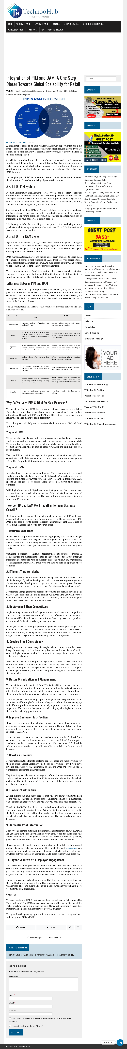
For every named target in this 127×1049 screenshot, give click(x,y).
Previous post (36, 937)
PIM (65, 91)
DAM (18, 91)
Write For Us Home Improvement (100, 424)
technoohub (21, 142)
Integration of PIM (54, 91)
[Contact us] (120, 1042)
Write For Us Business (94, 418)
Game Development (16, 29)
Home (10, 23)
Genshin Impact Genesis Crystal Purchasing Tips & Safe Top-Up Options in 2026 (98, 186)
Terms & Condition (91, 332)
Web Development (23, 23)
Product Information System (18, 94)
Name (11, 995)
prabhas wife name (92, 285)
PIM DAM (73, 91)
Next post (53, 937)
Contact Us (88, 321)
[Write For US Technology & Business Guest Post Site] (63, 10)
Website (12, 1010)
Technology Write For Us (96, 401)
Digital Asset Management (33, 91)
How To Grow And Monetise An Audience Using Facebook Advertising (100, 288)
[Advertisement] (63, 53)
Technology (33, 29)
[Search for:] (101, 78)
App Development (42, 23)
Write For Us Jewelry (94, 395)
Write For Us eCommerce (93, 23)
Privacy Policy (29, 1026)
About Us (87, 315)
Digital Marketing (71, 23)
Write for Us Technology (52, 29)
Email (11, 1002)
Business (56, 23)
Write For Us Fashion (94, 390)
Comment (13, 975)
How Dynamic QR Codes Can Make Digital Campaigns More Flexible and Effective (100, 202)
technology (71, 848)
